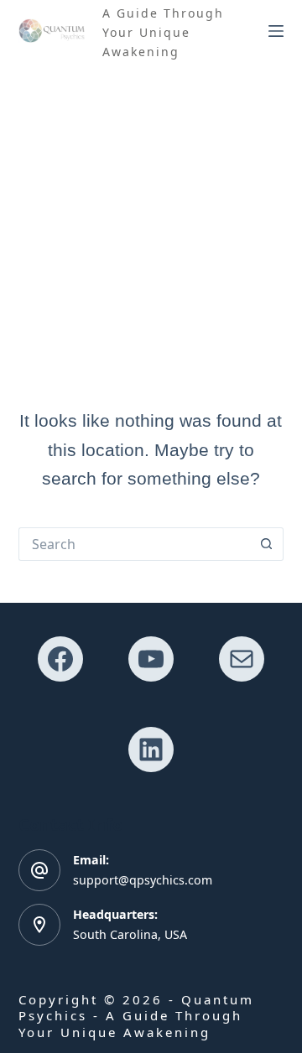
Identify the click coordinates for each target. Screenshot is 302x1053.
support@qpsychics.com (142, 880)
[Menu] (276, 31)
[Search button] (267, 544)
